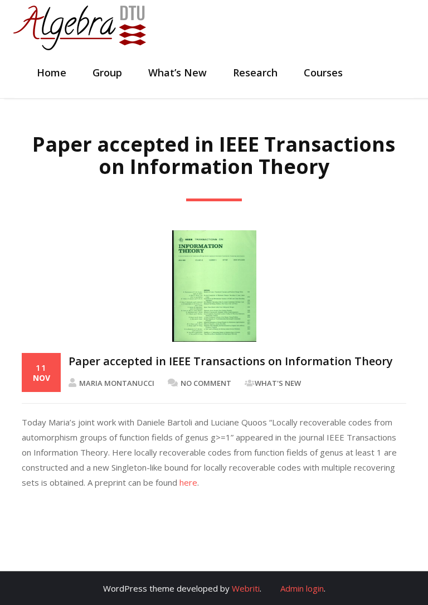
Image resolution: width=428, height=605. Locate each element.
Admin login (302, 588)
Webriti (246, 588)
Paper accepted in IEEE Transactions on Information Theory (231, 361)
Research (255, 72)
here (188, 482)
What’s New (177, 72)
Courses (323, 72)
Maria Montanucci (116, 383)
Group (107, 72)
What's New (278, 383)
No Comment (206, 383)
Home (51, 72)
